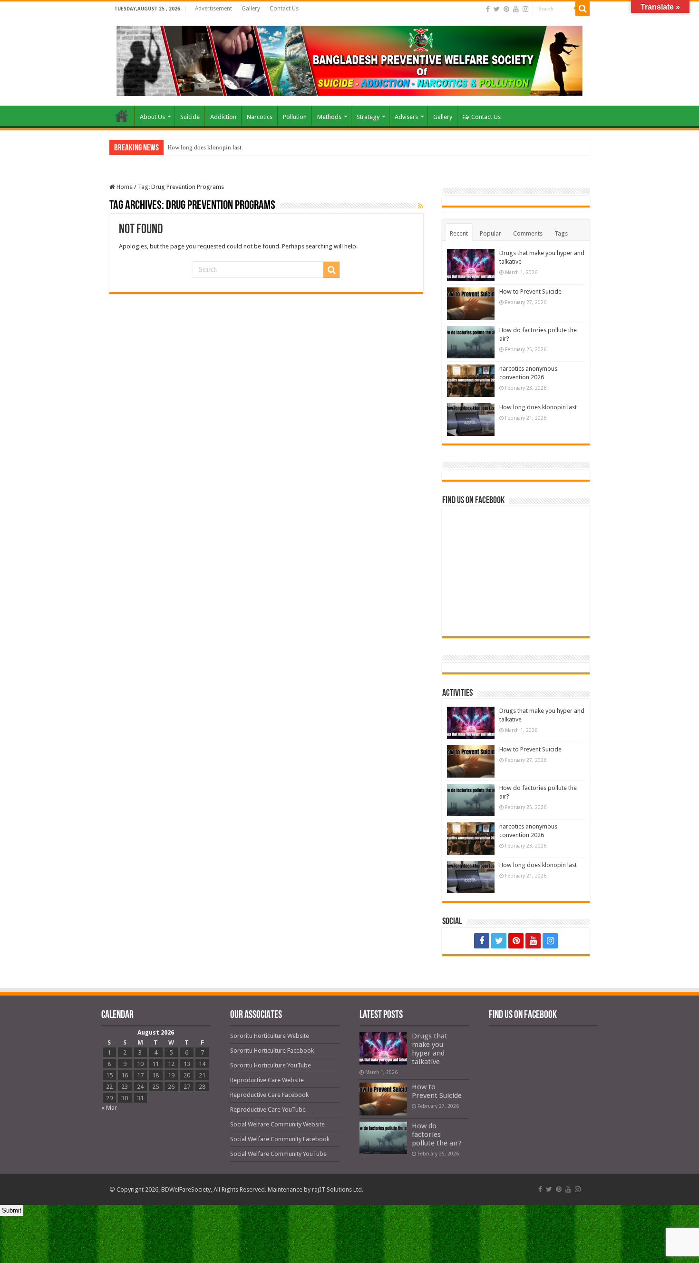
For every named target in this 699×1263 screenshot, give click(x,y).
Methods (329, 116)
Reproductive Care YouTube (268, 1109)
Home (121, 116)
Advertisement (213, 8)
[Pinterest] (506, 9)
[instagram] (525, 9)
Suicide (190, 116)
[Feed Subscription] (420, 206)
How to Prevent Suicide (530, 291)
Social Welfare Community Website (277, 1124)
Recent (459, 233)
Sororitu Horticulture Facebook (272, 1050)
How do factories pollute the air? (437, 1134)
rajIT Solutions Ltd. (337, 1189)
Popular (490, 233)
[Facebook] (488, 9)
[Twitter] (497, 9)
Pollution (295, 116)
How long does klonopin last (204, 147)
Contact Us (284, 8)
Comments (528, 233)
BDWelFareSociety (186, 1189)
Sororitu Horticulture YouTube (270, 1065)
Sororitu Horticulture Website (269, 1035)
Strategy (368, 116)
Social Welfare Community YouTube (278, 1153)
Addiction (223, 116)
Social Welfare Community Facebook (280, 1139)
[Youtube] (516, 9)
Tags (561, 233)
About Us (152, 116)
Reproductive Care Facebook (269, 1094)
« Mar (109, 1107)
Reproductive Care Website (267, 1080)
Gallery (251, 8)
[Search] (582, 8)
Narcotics (259, 116)
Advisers (406, 116)
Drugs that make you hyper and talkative (429, 1049)
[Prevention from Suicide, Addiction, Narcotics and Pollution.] (349, 59)
